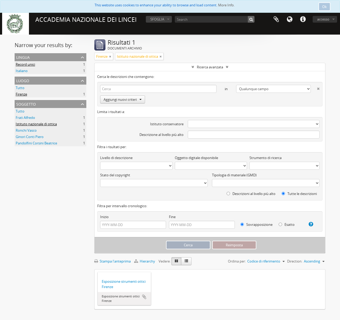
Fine (172, 216)
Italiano (22, 70)
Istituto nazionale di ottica (36, 124)
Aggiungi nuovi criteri (120, 99)
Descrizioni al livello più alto (253, 193)
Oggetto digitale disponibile (196, 157)
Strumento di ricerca (265, 157)
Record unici (25, 64)
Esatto (289, 224)
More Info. (226, 5)
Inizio (104, 216)
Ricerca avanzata (210, 67)
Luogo (22, 80)
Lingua (289, 19)
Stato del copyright (115, 175)
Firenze (21, 94)
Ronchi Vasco (26, 130)
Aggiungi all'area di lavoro (144, 297)
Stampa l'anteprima (115, 261)
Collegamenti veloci (302, 19)
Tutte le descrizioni (302, 193)
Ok (324, 6)
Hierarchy (147, 261)
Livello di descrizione (116, 157)
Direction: (294, 261)
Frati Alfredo (25, 117)
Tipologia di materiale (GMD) (234, 175)
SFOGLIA (157, 19)
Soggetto (26, 103)
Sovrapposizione (259, 224)
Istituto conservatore (167, 124)
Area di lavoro (276, 19)
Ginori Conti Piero (30, 136)
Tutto (20, 87)
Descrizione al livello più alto (161, 134)
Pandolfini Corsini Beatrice (36, 143)
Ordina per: (237, 261)
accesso (323, 19)
